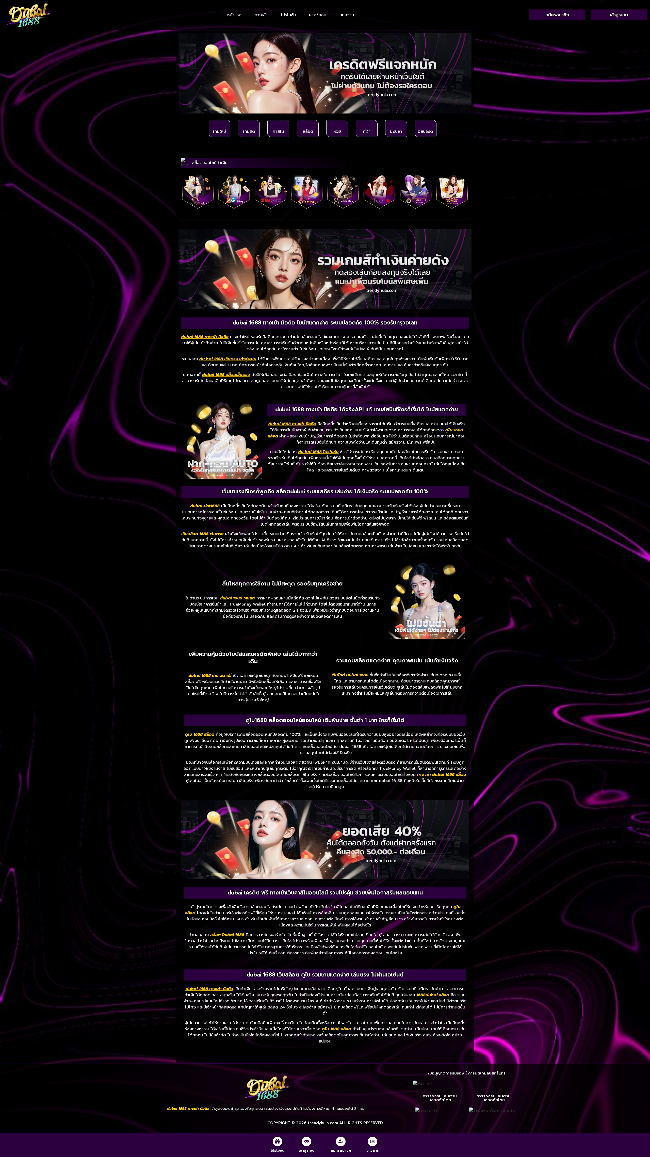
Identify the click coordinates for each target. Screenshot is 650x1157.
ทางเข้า (261, 15)
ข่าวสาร (372, 1150)
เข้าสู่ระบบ (306, 1150)
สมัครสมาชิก (341, 1150)
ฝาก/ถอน (317, 15)
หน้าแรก (234, 15)
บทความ (346, 15)
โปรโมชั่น (288, 15)
